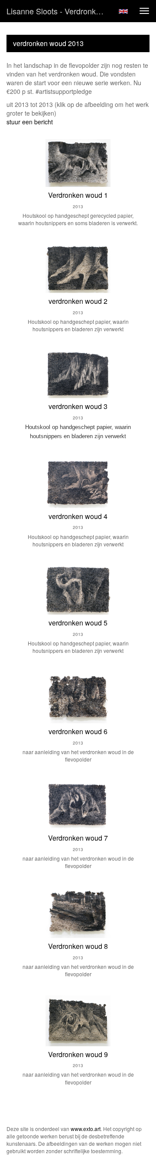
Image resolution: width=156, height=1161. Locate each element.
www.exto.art (86, 1128)
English (123, 11)
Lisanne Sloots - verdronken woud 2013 (59, 11)
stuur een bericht (29, 121)
